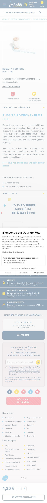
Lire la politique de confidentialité (13, 252)
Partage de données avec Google (15, 260)
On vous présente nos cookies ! (14, 263)
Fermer (8, 272)
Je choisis (23, 272)
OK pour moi (39, 272)
